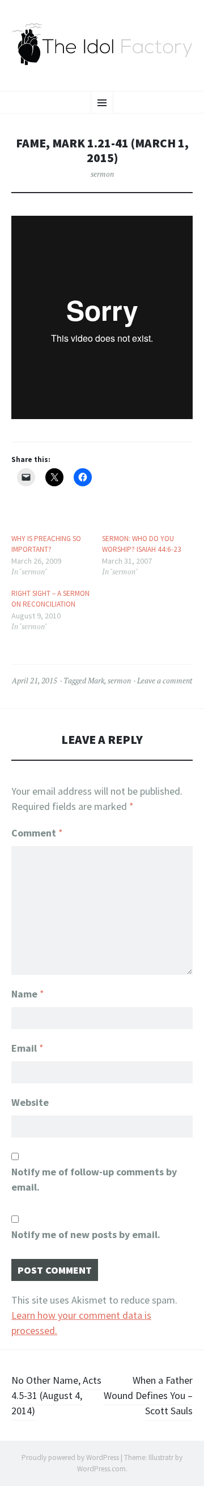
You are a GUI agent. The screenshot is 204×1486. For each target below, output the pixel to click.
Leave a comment (164, 681)
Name (27, 993)
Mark (96, 681)
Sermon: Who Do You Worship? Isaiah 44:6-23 (141, 544)
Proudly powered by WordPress (70, 1457)
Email (27, 1047)
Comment (37, 832)
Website (30, 1102)
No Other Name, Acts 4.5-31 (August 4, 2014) (56, 1395)
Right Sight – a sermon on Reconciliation (50, 599)
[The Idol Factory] (102, 44)
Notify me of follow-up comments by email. (94, 1179)
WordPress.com (101, 1469)
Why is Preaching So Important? (46, 544)
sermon (102, 174)
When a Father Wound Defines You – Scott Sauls (148, 1395)
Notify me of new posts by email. (85, 1234)
